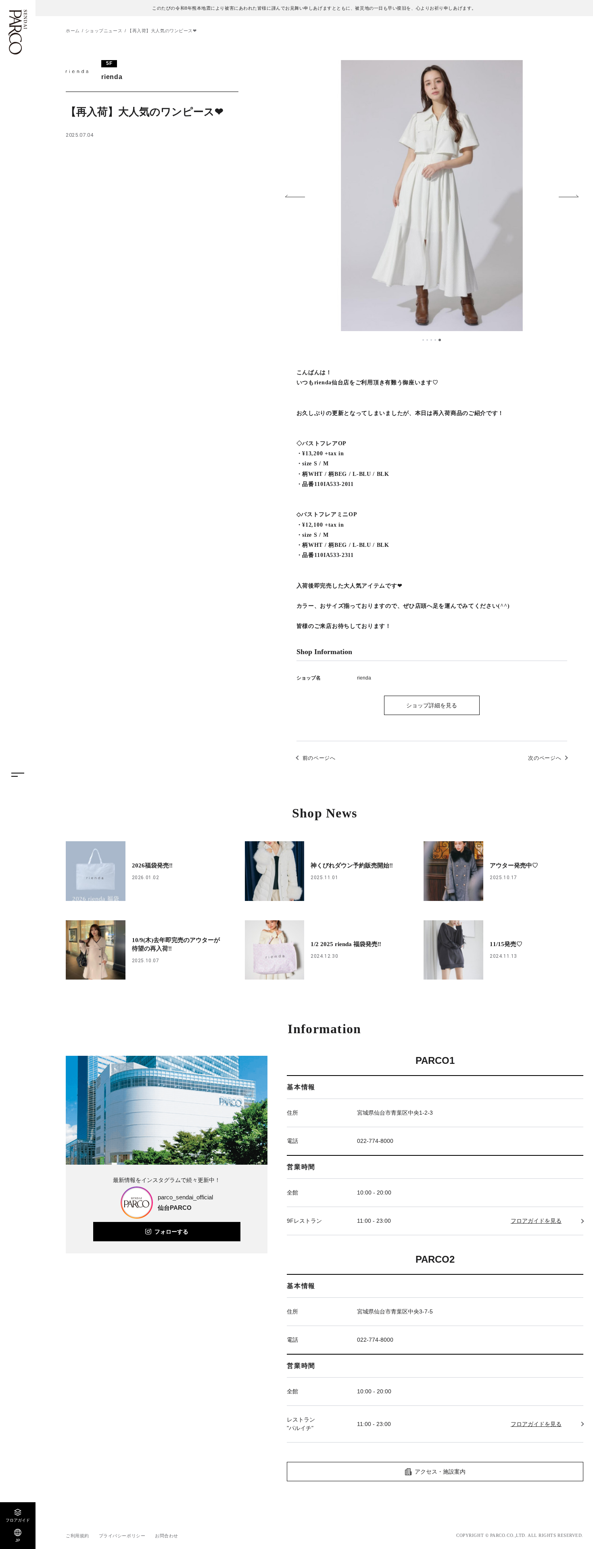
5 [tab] (440, 340)
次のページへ (544, 758)
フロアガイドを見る (536, 1221)
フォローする (171, 1231)
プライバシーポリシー (122, 1535)
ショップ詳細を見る (431, 705)
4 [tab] (436, 340)
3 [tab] (432, 340)
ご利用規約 (77, 1535)
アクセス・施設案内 (440, 1471)
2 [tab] (428, 340)
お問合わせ (166, 1535)
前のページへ (319, 758)
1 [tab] (423, 340)
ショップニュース (103, 30)
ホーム (73, 30)
